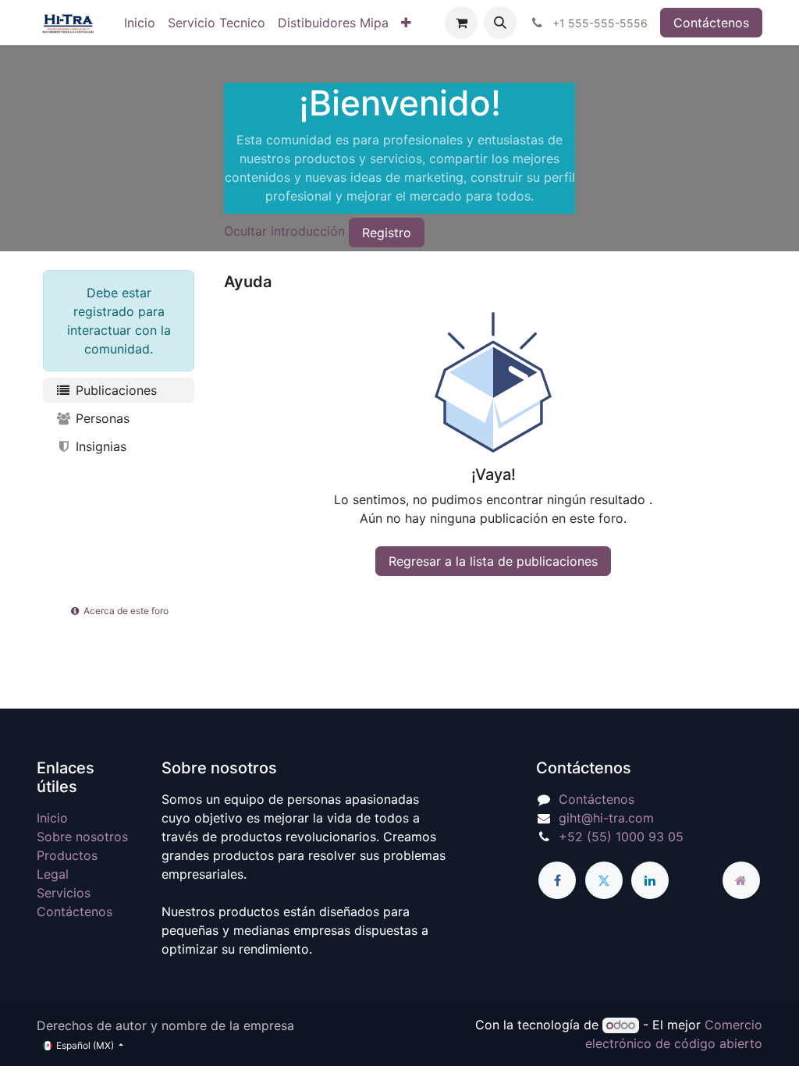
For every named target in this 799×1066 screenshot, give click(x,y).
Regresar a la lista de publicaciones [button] (493, 561)
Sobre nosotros (82, 836)
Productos (67, 855)
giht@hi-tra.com (606, 818)
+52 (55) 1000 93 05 (621, 836)
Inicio (52, 818)
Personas (101, 418)
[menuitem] (140, 22)
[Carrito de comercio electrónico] (461, 22)
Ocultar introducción (284, 232)
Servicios (64, 893)
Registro (386, 232)
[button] (500, 22)
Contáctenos (711, 22)
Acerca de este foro (125, 611)
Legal (53, 874)
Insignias (99, 446)
